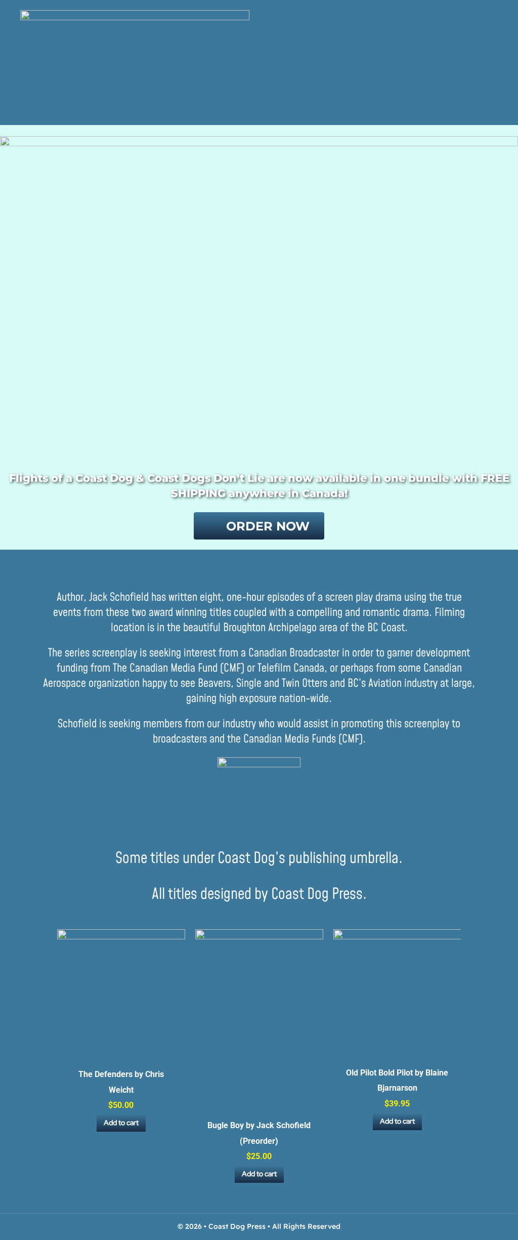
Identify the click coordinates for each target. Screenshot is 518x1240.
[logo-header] (134, 14)
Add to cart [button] (121, 1122)
